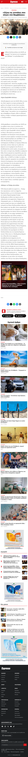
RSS (2, 715)
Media (16, 679)
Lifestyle (3, 688)
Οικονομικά (3, 704)
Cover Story (3, 681)
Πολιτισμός (18, 684)
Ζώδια (16, 688)
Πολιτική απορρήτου (19, 717)
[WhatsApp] (14, 37)
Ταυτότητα (17, 711)
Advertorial (3, 711)
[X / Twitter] (11, 37)
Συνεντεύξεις (17, 704)
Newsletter (3, 713)
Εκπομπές (17, 701)
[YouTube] (11, 726)
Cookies (22, 751)
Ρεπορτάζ (3, 675)
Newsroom (14, 17)
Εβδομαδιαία (17, 692)
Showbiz (17, 673)
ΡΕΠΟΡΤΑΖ (14, 10)
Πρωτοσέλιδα (4, 699)
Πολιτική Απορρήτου (15, 751)
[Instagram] (5, 726)
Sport (2, 684)
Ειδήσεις (3, 673)
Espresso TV (18, 699)
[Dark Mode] (22, 2)
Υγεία (2, 692)
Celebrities (17, 675)
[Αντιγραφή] (20, 37)
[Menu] (2, 2)
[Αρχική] (6, 668)
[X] (8, 726)
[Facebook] (8, 37)
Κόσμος (2, 679)
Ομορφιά (3, 690)
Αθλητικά (3, 701)
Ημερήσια (17, 690)
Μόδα (2, 696)
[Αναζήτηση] (26, 2)
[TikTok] (14, 726)
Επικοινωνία (17, 713)
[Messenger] (17, 37)
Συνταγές (3, 694)
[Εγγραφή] (25, 745)
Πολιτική (3, 677)
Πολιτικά (3, 705)
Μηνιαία (16, 694)
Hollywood (17, 677)
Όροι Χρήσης (17, 715)
